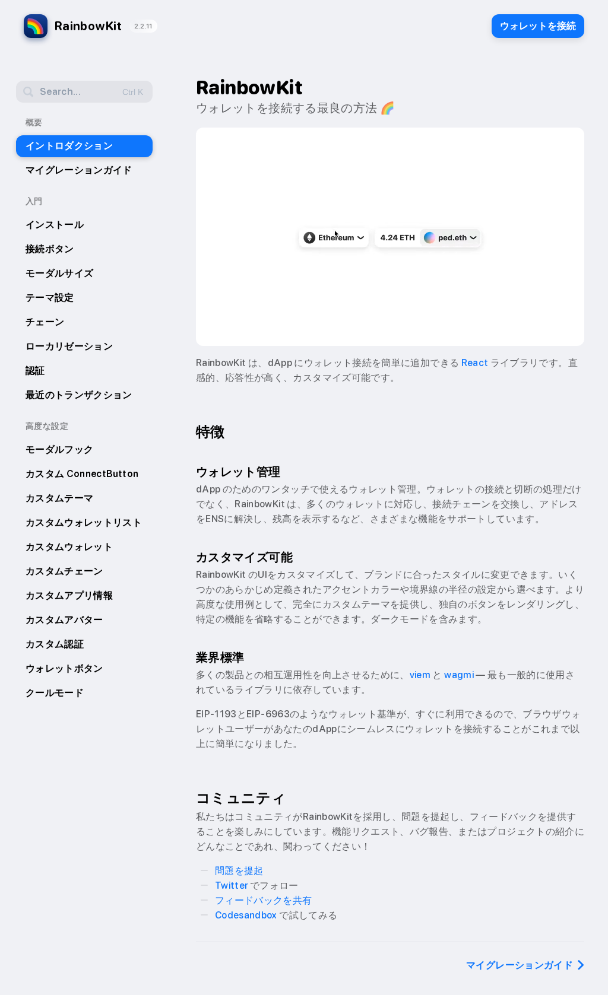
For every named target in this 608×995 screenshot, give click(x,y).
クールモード (55, 692)
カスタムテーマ (59, 498)
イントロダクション (69, 145)
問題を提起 (239, 870)
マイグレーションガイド (79, 170)
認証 (35, 370)
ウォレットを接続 (538, 25)
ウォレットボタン (64, 668)
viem (420, 675)
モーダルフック (59, 449)
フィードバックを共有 (263, 900)
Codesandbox (246, 915)
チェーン (45, 322)
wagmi (459, 675)
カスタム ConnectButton (82, 473)
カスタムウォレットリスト (84, 522)
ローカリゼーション (69, 346)
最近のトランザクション (79, 394)
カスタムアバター (64, 619)
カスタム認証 (55, 644)
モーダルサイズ (59, 273)
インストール (55, 224)
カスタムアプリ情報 (69, 595)
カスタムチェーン (64, 571)
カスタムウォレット (69, 546)
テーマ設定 (50, 297)
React (475, 362)
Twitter (231, 885)
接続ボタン (50, 249)
